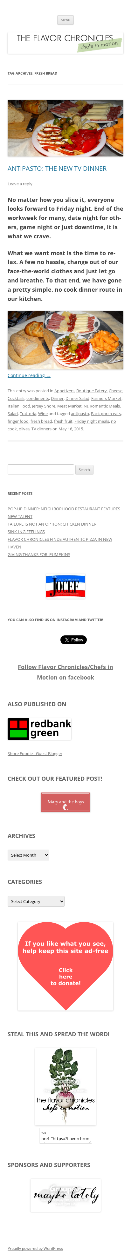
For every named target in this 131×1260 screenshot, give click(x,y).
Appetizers (64, 391)
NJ (86, 406)
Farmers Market (106, 398)
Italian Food (19, 406)
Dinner (57, 398)
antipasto (80, 413)
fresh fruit (63, 421)
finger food (18, 421)
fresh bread (41, 421)
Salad (13, 413)
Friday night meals (91, 421)
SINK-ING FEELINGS (26, 531)
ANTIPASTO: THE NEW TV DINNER (57, 168)
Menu (65, 19)
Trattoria (28, 413)
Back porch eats (106, 413)
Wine (43, 413)
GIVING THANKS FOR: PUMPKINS (39, 554)
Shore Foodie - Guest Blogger (35, 753)
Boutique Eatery (91, 391)
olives (24, 429)
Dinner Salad (77, 398)
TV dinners (41, 429)
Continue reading (29, 375)
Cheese (115, 391)
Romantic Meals (105, 406)
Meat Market (69, 406)
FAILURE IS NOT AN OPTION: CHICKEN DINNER (52, 524)
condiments (37, 398)
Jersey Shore (43, 406)
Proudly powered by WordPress (35, 1248)
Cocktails (16, 398)
